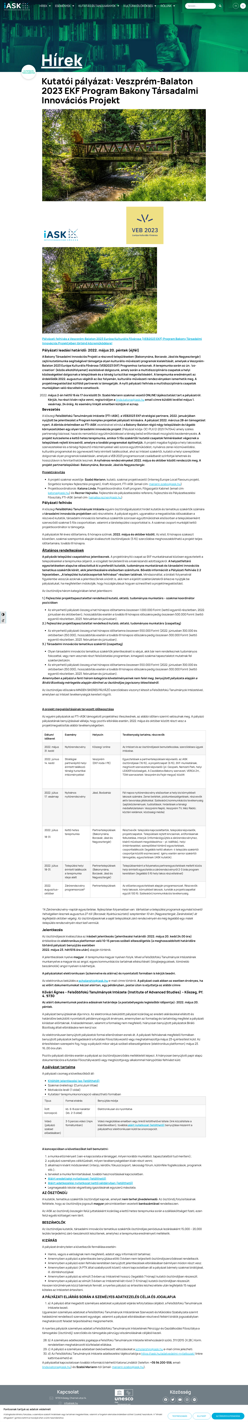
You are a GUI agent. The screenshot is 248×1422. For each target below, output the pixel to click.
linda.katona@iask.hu (130, 400)
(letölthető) (157, 1125)
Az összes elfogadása (228, 1416)
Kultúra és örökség (138, 6)
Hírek (43, 6)
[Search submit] (220, 6)
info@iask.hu (71, 1403)
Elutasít (201, 1416)
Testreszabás (179, 1416)
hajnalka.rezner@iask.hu (105, 497)
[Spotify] (194, 1400)
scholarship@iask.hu (149, 1349)
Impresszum (124, 1404)
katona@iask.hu (58, 493)
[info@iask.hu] (60, 1403)
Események (63, 6)
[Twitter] (173, 1400)
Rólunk (166, 6)
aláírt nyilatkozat (138, 1125)
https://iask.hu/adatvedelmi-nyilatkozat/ (168, 1354)
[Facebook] (165, 1400)
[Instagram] (187, 1400)
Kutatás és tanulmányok (97, 6)
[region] (124, 1413)
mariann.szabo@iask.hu (165, 484)
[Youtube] (180, 1400)
